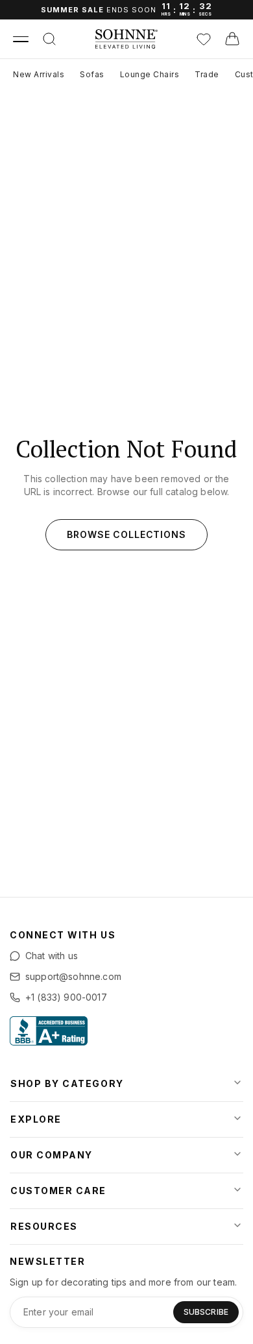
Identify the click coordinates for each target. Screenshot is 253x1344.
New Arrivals (38, 74)
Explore (36, 1119)
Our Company (51, 1154)
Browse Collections (126, 534)
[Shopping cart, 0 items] (232, 39)
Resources (44, 1226)
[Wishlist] (203, 39)
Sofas (92, 74)
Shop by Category (67, 1083)
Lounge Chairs (150, 74)
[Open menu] (20, 39)
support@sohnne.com (73, 976)
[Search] (49, 39)
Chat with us (51, 955)
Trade (207, 74)
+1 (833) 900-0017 (66, 997)
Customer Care (58, 1190)
